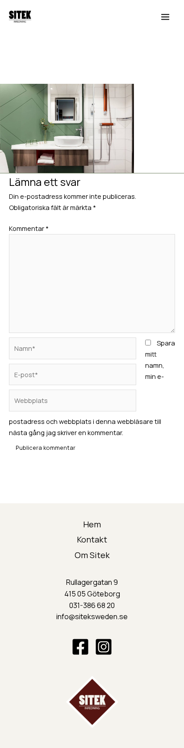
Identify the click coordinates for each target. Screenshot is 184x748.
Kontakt (92, 539)
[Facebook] (80, 647)
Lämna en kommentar (33, 61)
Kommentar (29, 228)
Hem (92, 524)
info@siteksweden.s (89, 616)
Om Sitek (92, 555)
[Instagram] (104, 647)
